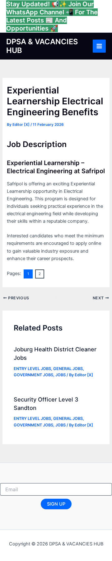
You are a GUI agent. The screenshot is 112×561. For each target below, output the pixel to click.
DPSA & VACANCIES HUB (42, 46)
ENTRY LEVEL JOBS (32, 368)
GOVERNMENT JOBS (33, 375)
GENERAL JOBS (68, 368)
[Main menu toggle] (99, 46)
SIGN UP (56, 504)
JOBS (60, 375)
